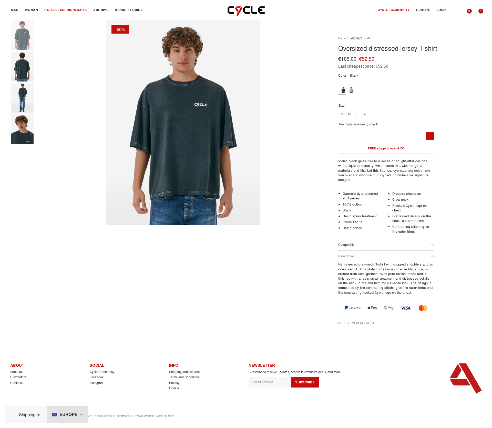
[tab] (386, 244)
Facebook (97, 377)
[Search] (456, 10)
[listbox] (410, 114)
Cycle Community (102, 372)
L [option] (357, 114)
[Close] (14, 414)
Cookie (174, 388)
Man (369, 38)
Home (342, 38)
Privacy (174, 383)
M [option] (349, 114)
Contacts (16, 383)
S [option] (342, 114)
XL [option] (365, 114)
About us (16, 372)
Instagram (97, 383)
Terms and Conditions (184, 377)
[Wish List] (430, 136)
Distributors (18, 377)
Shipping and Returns (184, 372)
